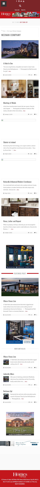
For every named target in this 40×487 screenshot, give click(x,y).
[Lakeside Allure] (6, 379)
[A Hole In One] (20, 49)
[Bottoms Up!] (6, 396)
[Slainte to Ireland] (20, 128)
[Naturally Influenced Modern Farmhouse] (20, 167)
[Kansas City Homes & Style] (20, 14)
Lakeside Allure (8, 373)
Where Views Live (9, 301)
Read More (33, 56)
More (26, 311)
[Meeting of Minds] (20, 89)
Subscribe (17, 10)
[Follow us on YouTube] (23, 1)
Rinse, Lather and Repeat (12, 221)
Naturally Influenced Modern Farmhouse (17, 181)
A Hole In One (8, 63)
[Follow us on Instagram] (19, 1)
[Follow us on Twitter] (21, 1)
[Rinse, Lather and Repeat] (20, 207)
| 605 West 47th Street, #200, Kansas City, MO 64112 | (24, 479)
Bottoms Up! (24, 22)
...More (9, 71)
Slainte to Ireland (9, 142)
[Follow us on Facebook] (16, 1)
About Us (23, 10)
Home (4, 31)
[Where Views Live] (20, 287)
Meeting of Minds (9, 102)
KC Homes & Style (6, 479)
